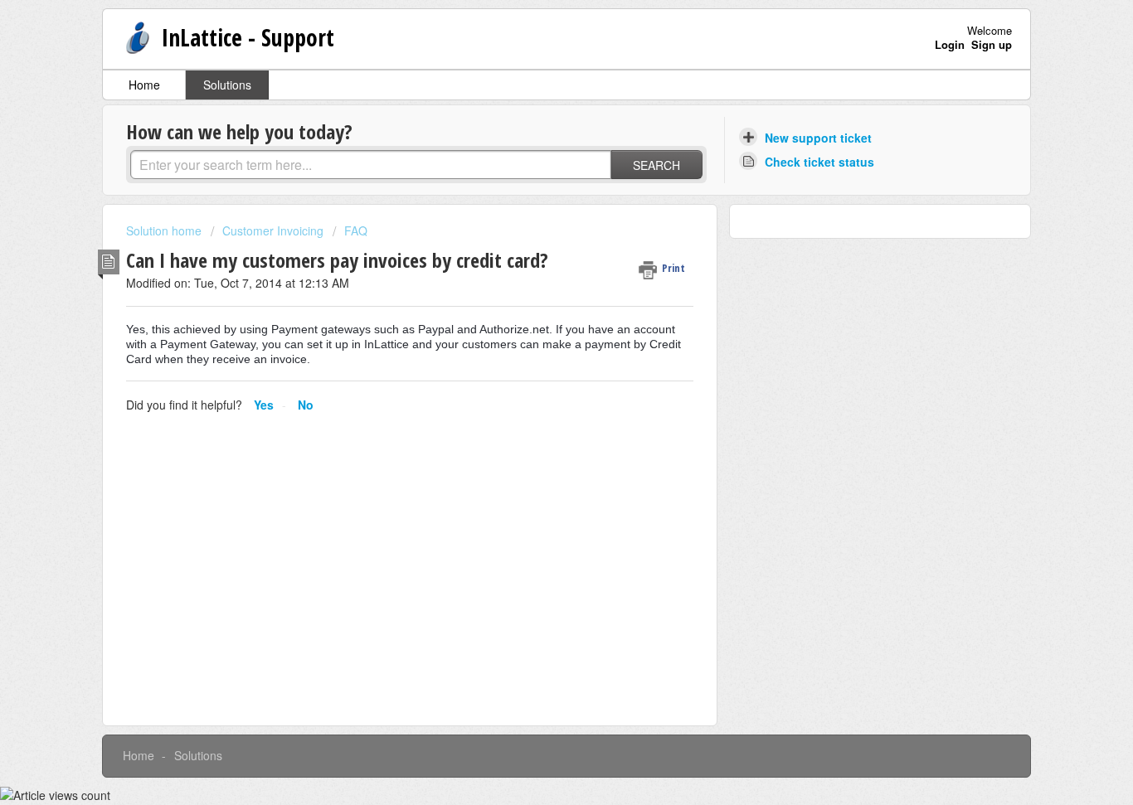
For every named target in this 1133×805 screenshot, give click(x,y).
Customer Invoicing (272, 230)
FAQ (355, 230)
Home (144, 84)
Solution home (165, 230)
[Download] (536, 182)
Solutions (227, 84)
